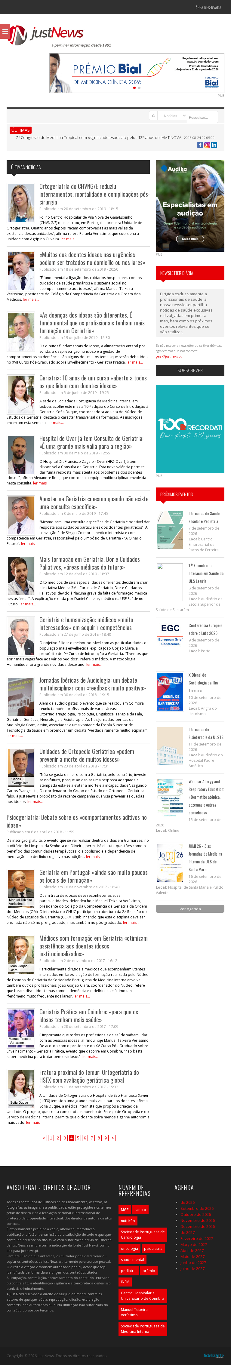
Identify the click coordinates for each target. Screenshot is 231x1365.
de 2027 (187, 1232)
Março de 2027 (193, 1244)
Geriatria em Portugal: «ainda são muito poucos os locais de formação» (93, 876)
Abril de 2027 (192, 1250)
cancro (140, 1209)
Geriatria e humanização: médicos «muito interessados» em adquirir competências (86, 623)
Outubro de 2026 (195, 1214)
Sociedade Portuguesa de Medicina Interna (143, 1328)
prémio (149, 1270)
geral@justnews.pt (169, 356)
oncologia (129, 1248)
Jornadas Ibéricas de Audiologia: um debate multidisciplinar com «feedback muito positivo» (92, 683)
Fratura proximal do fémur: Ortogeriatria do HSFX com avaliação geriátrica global (89, 1076)
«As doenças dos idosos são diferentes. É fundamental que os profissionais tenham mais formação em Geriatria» (92, 322)
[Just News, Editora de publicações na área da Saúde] (59, 38)
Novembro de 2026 (197, 1220)
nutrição (128, 1220)
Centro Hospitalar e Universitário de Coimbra (142, 1295)
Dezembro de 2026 (197, 1226)
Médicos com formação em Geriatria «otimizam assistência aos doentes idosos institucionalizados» (93, 945)
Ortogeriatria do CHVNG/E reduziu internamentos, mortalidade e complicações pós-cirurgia (94, 194)
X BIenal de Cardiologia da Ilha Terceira (203, 682)
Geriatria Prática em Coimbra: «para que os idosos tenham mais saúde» (88, 1015)
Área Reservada (208, 7)
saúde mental (132, 1259)
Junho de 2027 (193, 1262)
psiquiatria (153, 1248)
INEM (125, 1281)
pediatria (129, 1270)
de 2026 (187, 1202)
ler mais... (69, 238)
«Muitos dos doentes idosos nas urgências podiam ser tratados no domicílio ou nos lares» (92, 258)
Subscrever (190, 370)
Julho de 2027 (192, 1268)
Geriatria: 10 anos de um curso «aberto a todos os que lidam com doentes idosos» (93, 381)
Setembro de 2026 (197, 1208)
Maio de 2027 (192, 1256)
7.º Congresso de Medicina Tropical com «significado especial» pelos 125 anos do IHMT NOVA (98, 137)
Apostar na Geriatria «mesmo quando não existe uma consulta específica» (94, 502)
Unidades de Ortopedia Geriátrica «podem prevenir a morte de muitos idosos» (86, 755)
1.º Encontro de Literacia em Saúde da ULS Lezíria (206, 573)
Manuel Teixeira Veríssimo (134, 1312)
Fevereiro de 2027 (196, 1238)
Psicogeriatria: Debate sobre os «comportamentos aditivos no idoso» (77, 821)
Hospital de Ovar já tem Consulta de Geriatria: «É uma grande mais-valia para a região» (91, 442)
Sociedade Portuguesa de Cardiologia (143, 1234)
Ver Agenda (190, 909)
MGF (124, 1209)
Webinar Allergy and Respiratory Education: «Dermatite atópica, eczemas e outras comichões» (206, 797)
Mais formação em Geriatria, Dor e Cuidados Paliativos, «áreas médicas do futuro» (89, 563)
